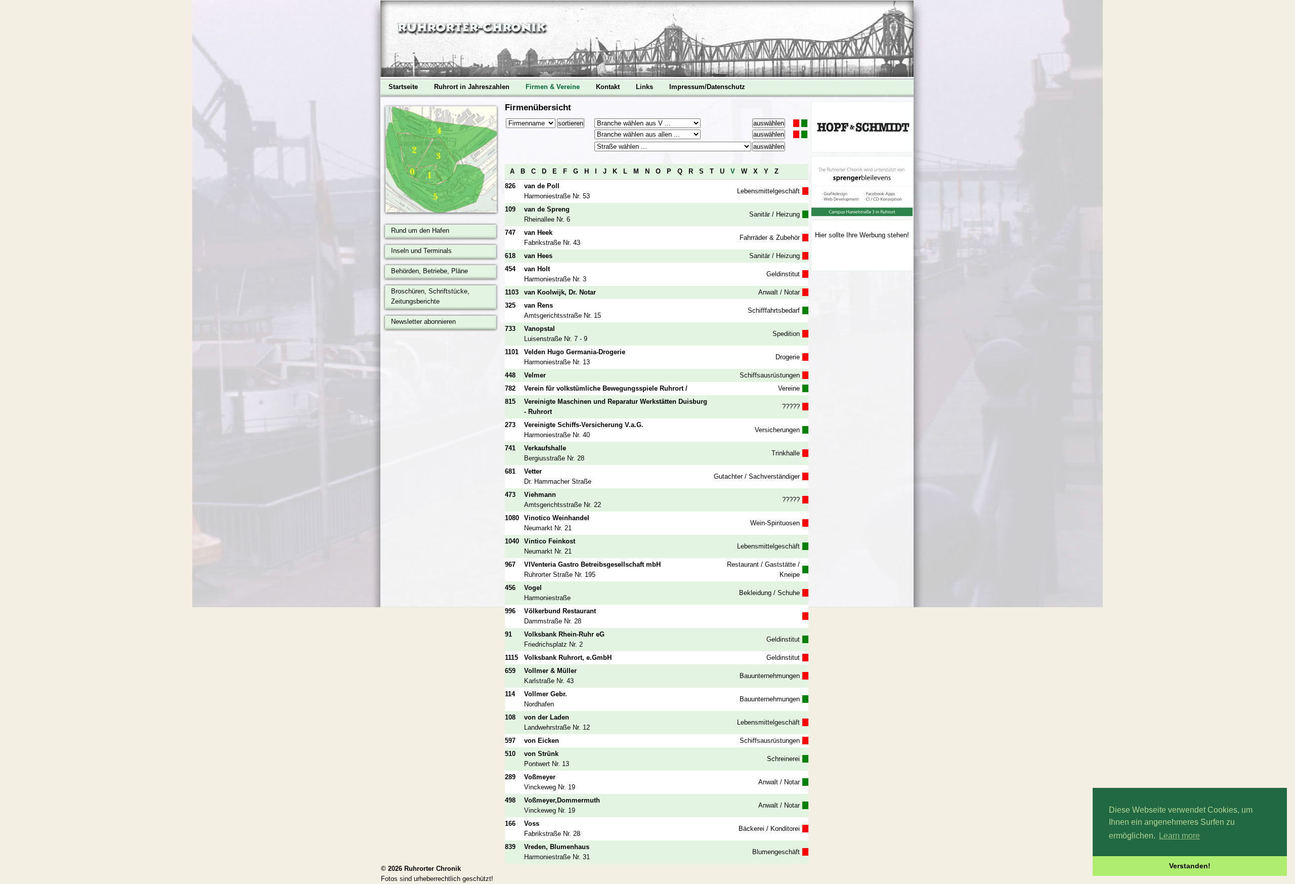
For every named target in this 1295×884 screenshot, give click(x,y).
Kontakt (608, 87)
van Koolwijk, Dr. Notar (560, 292)
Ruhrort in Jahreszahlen (471, 87)
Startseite (403, 87)
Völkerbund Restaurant (560, 611)
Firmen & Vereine (553, 87)
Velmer (535, 375)
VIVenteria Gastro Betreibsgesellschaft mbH (592, 564)
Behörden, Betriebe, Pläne (429, 271)
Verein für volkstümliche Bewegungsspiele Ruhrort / (605, 388)
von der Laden (546, 717)
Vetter (533, 471)
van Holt (537, 269)
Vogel (533, 588)
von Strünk (541, 753)
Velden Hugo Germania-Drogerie (574, 352)
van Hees (538, 256)
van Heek (538, 232)
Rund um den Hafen (420, 230)
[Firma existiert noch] (804, 123)
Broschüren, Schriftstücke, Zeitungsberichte (430, 296)
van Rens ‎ (539, 305)
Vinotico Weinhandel (556, 518)
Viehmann (540, 494)
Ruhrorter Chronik (432, 868)
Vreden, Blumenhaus (556, 847)
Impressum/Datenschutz (707, 87)
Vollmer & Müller (550, 671)
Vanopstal (539, 328)
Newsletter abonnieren (423, 321)
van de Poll (541, 186)
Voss (531, 823)
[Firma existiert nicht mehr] (796, 123)
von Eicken (541, 740)
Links (644, 87)
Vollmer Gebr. (545, 694)
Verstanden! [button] (1190, 866)
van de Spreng (547, 209)
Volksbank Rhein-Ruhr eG (564, 634)
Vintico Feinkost (549, 541)
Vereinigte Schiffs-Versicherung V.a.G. (583, 425)
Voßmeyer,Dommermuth (562, 800)
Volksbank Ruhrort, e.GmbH (568, 657)
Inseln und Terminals (421, 251)
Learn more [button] (1179, 835)
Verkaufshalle (545, 448)
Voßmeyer (539, 777)
